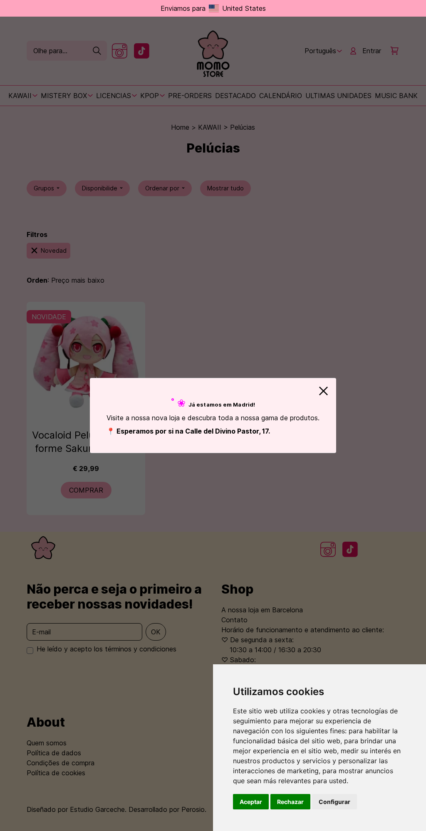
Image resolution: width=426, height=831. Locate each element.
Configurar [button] (334, 801)
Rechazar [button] (290, 801)
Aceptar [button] (251, 801)
